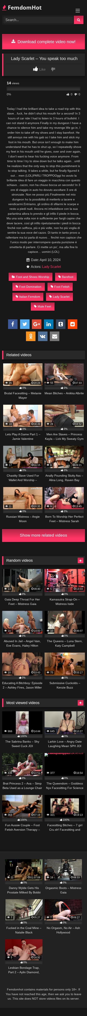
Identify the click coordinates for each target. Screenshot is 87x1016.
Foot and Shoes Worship (32, 277)
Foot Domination (30, 286)
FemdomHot (24, 7)
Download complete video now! (46, 41)
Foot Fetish (61, 286)
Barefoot (67, 277)
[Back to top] (74, 1003)
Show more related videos (43, 535)
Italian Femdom (29, 296)
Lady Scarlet (51, 267)
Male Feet (44, 306)
